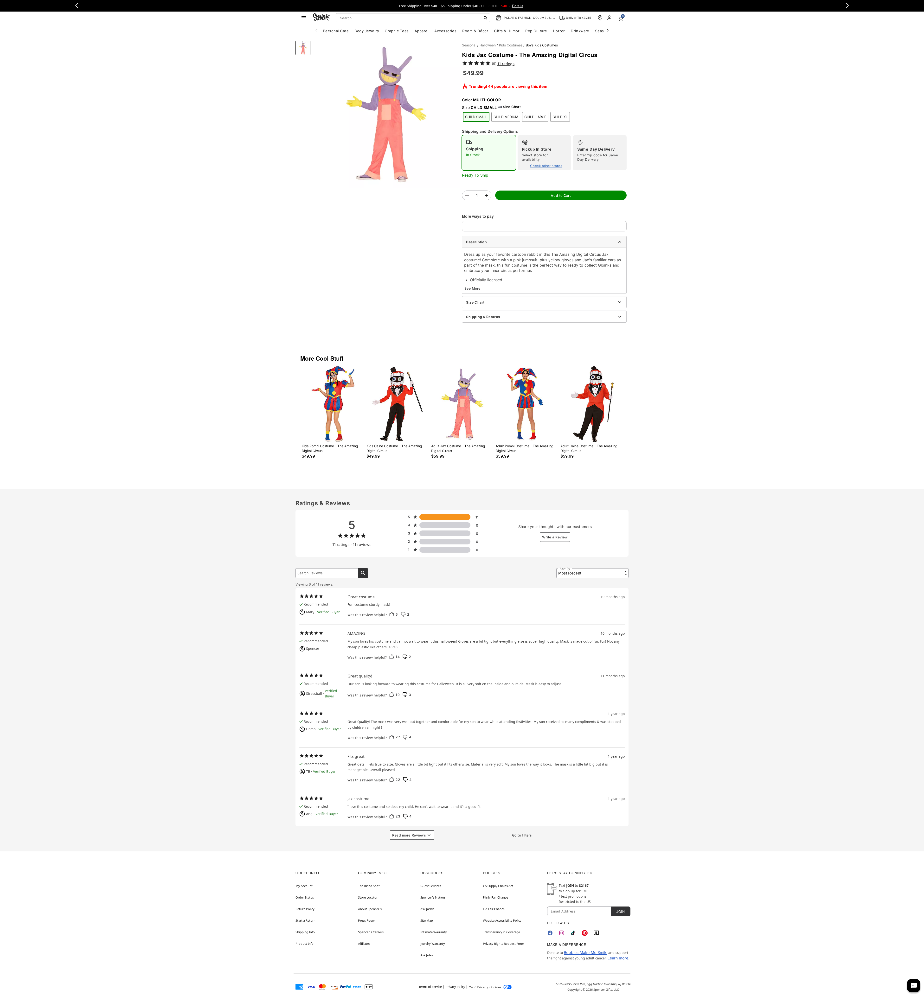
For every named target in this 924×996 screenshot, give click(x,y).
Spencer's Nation (432, 897)
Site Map (426, 920)
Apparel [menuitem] (422, 31)
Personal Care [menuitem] (336, 31)
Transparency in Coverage (501, 932)
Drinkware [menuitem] (580, 31)
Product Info (304, 943)
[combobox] (413, 17)
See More (472, 288)
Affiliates (364, 943)
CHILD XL (560, 117)
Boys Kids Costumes (542, 45)
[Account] (609, 17)
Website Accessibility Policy (502, 920)
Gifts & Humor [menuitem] (507, 31)
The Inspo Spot (369, 886)
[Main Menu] (303, 17)
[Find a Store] (600, 17)
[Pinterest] (585, 933)
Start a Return (305, 920)
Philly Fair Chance (495, 897)
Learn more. (618, 958)
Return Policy (304, 909)
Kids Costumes (510, 45)
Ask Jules (426, 955)
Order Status (304, 897)
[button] (386, 114)
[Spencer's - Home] (321, 17)
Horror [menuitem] (559, 31)
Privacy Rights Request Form (503, 943)
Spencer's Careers (371, 932)
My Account (304, 886)
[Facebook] (550, 933)
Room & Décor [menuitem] (475, 31)
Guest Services (430, 886)
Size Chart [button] (512, 107)
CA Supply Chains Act (498, 886)
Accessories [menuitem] (445, 31)
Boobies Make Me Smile (585, 952)
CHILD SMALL (476, 117)
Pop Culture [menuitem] (536, 31)
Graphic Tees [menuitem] (397, 31)
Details (517, 6)
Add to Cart (561, 195)
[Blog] (596, 933)
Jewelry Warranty (432, 943)
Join (620, 911)
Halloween (488, 45)
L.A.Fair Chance (494, 909)
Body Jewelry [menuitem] (366, 31)
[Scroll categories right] (607, 30)
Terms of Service (430, 986)
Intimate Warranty (433, 932)
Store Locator (368, 897)
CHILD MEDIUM (506, 117)
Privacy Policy (455, 986)
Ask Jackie (427, 909)
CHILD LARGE (535, 117)
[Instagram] (562, 933)
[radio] (489, 152)
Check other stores (546, 166)
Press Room (366, 920)
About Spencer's (370, 909)
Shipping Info (305, 932)
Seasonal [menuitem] (603, 31)
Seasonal (469, 45)
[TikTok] (573, 933)
